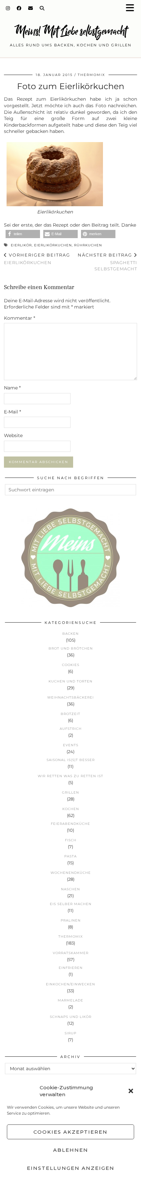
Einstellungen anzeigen (70, 1168)
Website (13, 435)
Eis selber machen (70, 904)
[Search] (42, 8)
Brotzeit (70, 714)
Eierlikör (21, 245)
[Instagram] (8, 8)
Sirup (70, 1033)
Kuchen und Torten (70, 681)
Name (12, 388)
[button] (132, 8)
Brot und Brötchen (71, 648)
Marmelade (70, 1000)
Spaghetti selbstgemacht (107, 261)
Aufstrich (71, 729)
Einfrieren (71, 968)
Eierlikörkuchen (53, 245)
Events (70, 745)
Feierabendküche (70, 824)
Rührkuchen (88, 245)
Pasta (70, 856)
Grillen (70, 792)
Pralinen (71, 920)
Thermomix (91, 75)
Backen (70, 633)
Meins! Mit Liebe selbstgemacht (70, 31)
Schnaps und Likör (70, 1017)
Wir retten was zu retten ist (70, 776)
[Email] (30, 8)
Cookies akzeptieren (70, 1132)
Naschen (70, 889)
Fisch (70, 840)
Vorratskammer (71, 953)
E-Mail (12, 412)
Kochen (70, 809)
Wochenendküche (70, 873)
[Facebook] (19, 8)
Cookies (70, 665)
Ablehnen (70, 1150)
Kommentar (19, 318)
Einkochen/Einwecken (70, 984)
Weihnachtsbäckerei (70, 697)
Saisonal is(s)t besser (71, 760)
